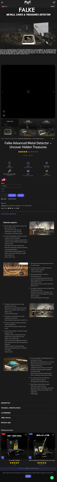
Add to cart (12, 195)
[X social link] (7, 208)
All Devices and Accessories (11, 139)
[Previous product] (51, 138)
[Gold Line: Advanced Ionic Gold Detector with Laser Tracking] (41, 446)
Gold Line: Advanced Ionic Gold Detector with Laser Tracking (42, 460)
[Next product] (54, 138)
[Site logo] (27, 2)
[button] (2, 91)
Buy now (21, 195)
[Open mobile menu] (2, 2)
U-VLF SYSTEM (24, 206)
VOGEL (30, 206)
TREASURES (18, 206)
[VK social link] (16, 208)
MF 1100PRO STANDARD (14, 460)
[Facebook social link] (5, 208)
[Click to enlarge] (4, 115)
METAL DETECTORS (10, 206)
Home (2, 139)
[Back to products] (52, 138)
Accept (28, 476)
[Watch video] (4, 111)
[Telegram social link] (18, 208)
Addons (2, 183)
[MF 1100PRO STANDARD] (14, 446)
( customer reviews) (33, 152)
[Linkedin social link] (12, 208)
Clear (3, 189)
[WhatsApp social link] (14, 208)
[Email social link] (9, 208)
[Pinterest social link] (11, 208)
